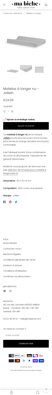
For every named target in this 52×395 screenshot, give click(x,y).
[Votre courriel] (26, 335)
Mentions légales (12, 254)
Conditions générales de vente (19, 259)
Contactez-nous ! (12, 248)
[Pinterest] (10, 202)
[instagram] (10, 291)
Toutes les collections (12, 13)
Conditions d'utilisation (15, 270)
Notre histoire (10, 243)
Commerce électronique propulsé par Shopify (26, 370)
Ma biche (28, 367)
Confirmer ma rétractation (17, 276)
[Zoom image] (26, 42)
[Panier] (46, 5)
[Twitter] (16, 202)
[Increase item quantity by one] (12, 112)
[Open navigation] (6, 4)
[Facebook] (4, 202)
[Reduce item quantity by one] (4, 112)
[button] (9, 42)
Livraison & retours (12, 265)
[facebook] (4, 291)
